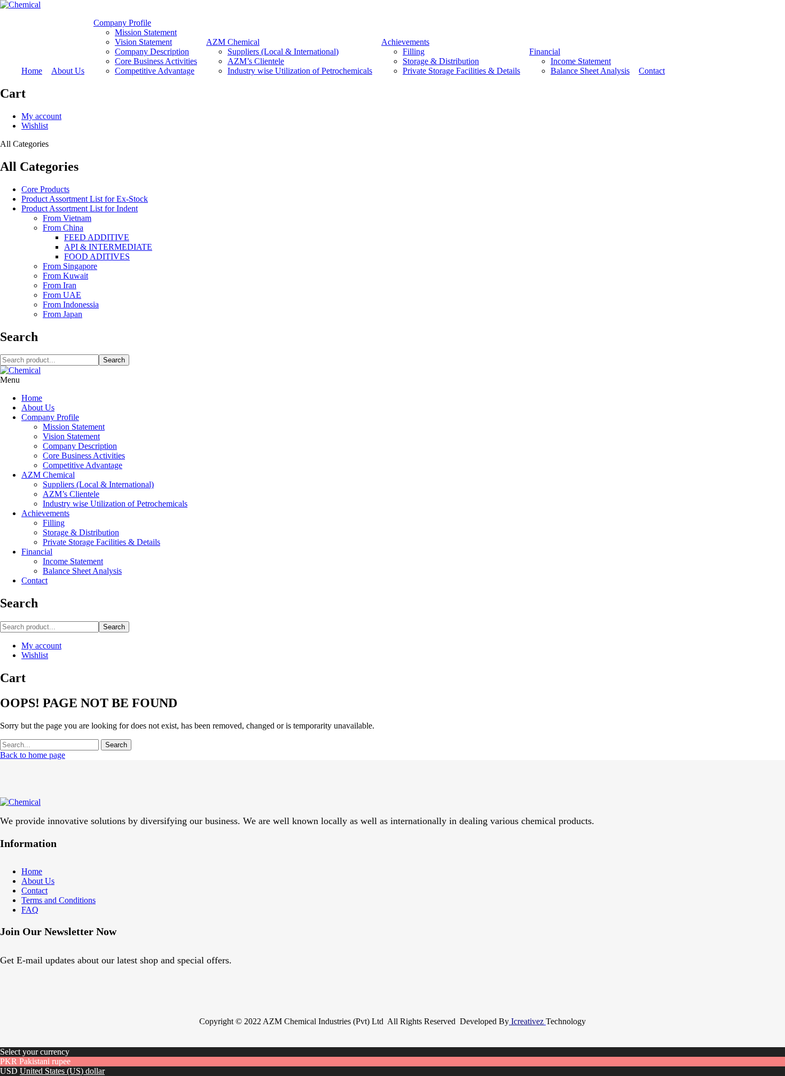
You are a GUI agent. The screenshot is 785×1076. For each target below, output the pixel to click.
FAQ (29, 909)
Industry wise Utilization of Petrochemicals (299, 70)
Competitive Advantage (154, 70)
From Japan (62, 314)
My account (41, 116)
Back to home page (32, 754)
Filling (414, 51)
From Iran (59, 285)
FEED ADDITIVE (96, 237)
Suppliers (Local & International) (283, 51)
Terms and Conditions (58, 900)
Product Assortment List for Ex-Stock (84, 198)
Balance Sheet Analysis (590, 70)
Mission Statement (146, 32)
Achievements (405, 41)
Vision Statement (143, 41)
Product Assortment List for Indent (79, 208)
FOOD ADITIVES (97, 256)
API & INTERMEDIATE (108, 246)
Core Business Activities (156, 61)
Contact (652, 70)
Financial (544, 51)
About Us (67, 70)
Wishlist (34, 125)
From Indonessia (71, 304)
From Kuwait (65, 275)
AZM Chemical (233, 41)
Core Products (45, 189)
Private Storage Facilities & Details (461, 70)
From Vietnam (67, 218)
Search (114, 360)
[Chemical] (20, 4)
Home (31, 70)
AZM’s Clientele (255, 61)
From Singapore (70, 266)
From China (63, 227)
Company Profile (122, 22)
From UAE (62, 294)
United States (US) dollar (62, 1070)
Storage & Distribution (441, 61)
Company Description (152, 51)
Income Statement (581, 61)
